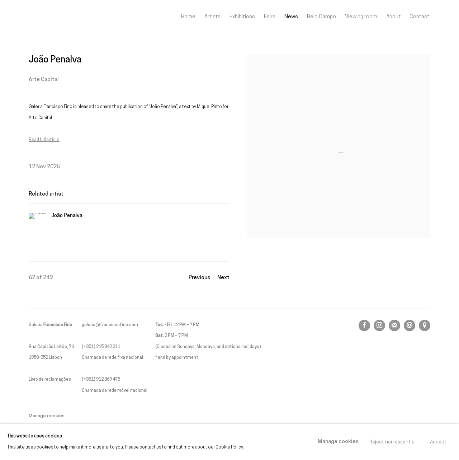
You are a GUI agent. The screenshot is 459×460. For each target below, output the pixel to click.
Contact (419, 17)
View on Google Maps (424, 325)
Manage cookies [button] (47, 416)
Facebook (364, 325)
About (393, 17)
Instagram (379, 325)
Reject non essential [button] (392, 442)
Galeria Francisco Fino (68, 17)
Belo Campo (321, 17)
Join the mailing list (394, 325)
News (291, 17)
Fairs (269, 17)
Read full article (44, 140)
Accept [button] (438, 442)
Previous (199, 278)
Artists (212, 17)
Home (188, 17)
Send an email (409, 325)
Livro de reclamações (50, 379)
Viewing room (361, 17)
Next (223, 278)
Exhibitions (242, 17)
